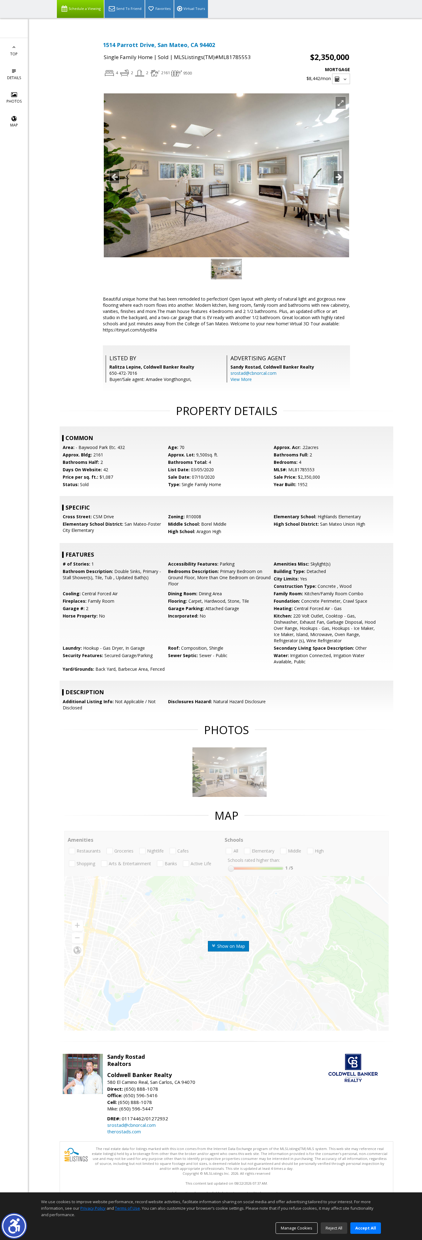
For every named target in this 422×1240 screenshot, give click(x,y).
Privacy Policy (93, 1208)
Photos (14, 101)
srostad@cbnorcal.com (253, 373)
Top (14, 54)
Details (14, 77)
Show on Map (230, 946)
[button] (14, 1226)
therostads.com (124, 1131)
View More (241, 379)
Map (14, 125)
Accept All (365, 1228)
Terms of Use (127, 1208)
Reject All (334, 1228)
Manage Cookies (296, 1228)
